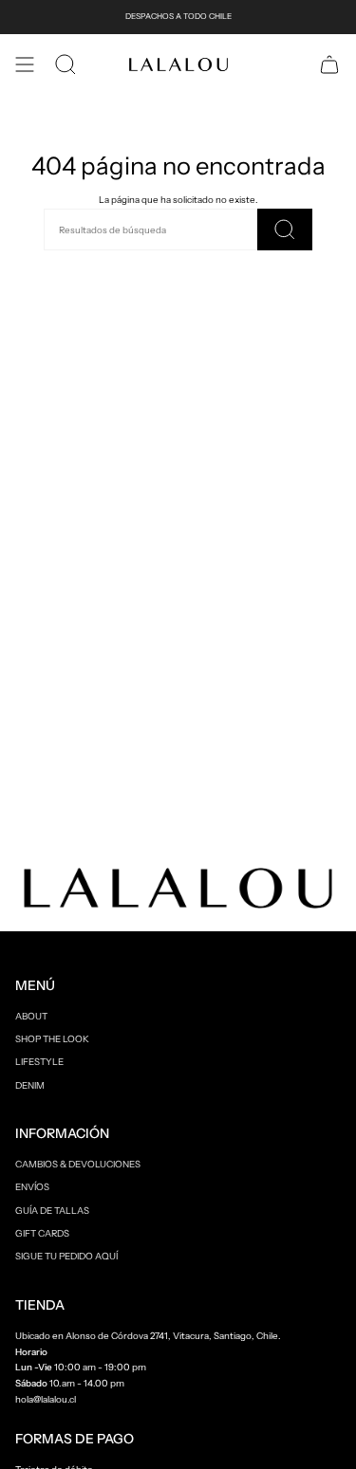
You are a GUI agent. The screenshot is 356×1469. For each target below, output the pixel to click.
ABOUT (31, 1015)
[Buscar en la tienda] (284, 229)
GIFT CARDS (42, 1233)
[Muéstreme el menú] (25, 64)
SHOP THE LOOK (52, 1038)
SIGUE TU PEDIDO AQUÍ (66, 1255)
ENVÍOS (32, 1186)
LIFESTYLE (39, 1061)
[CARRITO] (329, 64)
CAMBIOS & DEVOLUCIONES (78, 1163)
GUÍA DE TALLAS (52, 1210)
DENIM (30, 1085)
